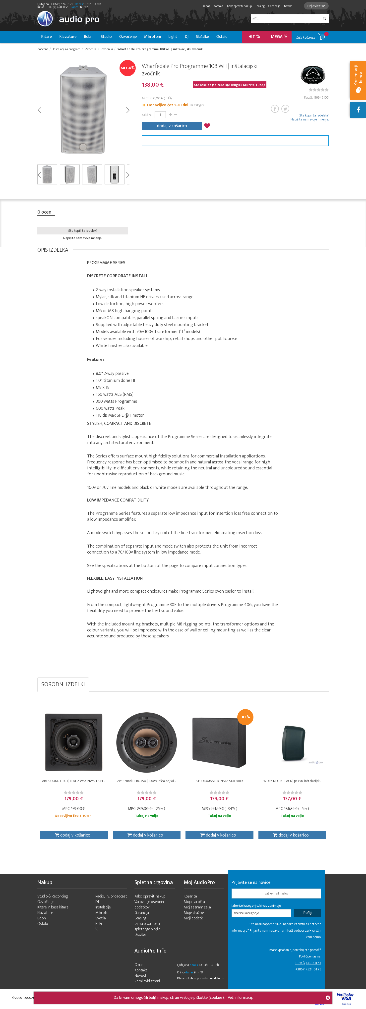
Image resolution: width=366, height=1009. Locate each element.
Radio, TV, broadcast (111, 896)
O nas (206, 5)
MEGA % (279, 37)
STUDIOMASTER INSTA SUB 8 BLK (219, 781)
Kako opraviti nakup (239, 5)
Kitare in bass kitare (52, 907)
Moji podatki (193, 918)
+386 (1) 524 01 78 (308, 969)
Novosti (288, 5)
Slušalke (202, 36)
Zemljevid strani (147, 981)
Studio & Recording (52, 896)
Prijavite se (316, 6)
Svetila (100, 918)
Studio (106, 36)
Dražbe (140, 934)
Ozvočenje (128, 36)
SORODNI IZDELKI (63, 684)
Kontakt (218, 5)
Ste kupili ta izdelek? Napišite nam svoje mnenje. (310, 117)
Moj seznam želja (197, 907)
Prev (39, 110)
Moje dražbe (194, 912)
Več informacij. (240, 997)
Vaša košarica (311, 36)
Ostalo (222, 36)
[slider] (319, 90)
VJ (97, 929)
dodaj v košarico (172, 126)
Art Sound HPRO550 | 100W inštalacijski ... (146, 781)
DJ (186, 36)
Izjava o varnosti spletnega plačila (147, 926)
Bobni (88, 36)
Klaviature (67, 36)
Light (172, 36)
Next (127, 110)
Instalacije (103, 907)
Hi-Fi (98, 923)
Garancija (274, 5)
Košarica (190, 896)
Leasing (260, 5)
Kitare (46, 36)
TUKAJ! (260, 85)
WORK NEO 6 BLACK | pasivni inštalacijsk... (292, 781)
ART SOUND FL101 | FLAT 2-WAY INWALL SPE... (73, 781)
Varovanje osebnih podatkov (149, 904)
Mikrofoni (152, 36)
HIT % (254, 37)
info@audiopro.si (297, 930)
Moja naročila (194, 901)
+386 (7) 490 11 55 (308, 963)
